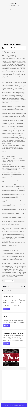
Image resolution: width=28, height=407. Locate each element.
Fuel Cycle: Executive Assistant (13, 333)
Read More (7, 309)
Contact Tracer (8, 297)
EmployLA (14, 3)
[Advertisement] (14, 25)
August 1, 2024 (7, 47)
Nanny (5, 316)
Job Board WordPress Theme (10, 405)
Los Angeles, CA (9, 280)
